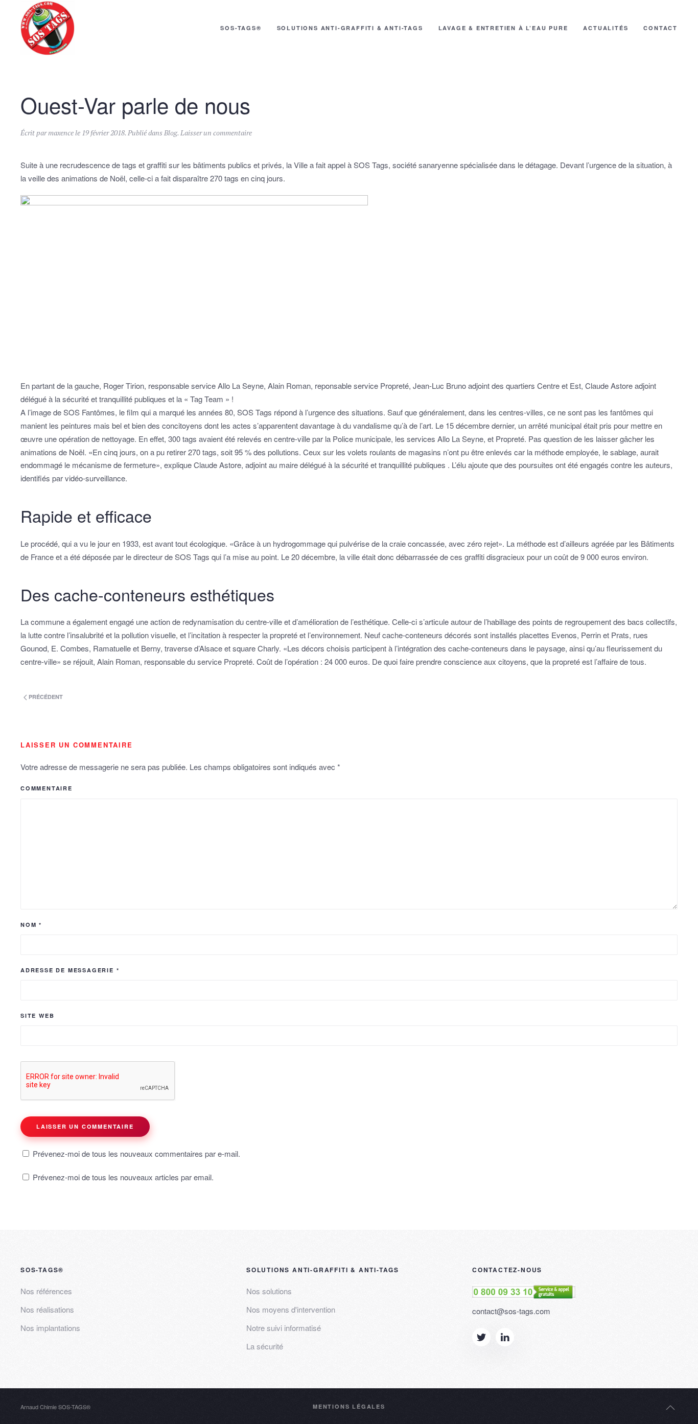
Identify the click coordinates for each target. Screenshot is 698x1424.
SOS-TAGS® (240, 28)
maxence (61, 132)
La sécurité (264, 1346)
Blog (170, 132)
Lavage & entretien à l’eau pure (503, 28)
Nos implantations (50, 1327)
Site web (37, 1015)
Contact (660, 28)
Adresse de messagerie (69, 970)
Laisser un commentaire (216, 132)
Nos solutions (269, 1291)
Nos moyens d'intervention (290, 1309)
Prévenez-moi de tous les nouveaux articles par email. (123, 1177)
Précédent (45, 697)
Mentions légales (349, 1406)
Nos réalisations (47, 1309)
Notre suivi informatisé (283, 1327)
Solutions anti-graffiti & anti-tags (350, 28)
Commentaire (46, 788)
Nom (31, 924)
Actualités (605, 28)
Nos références (46, 1291)
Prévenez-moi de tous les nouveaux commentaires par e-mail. (136, 1153)
